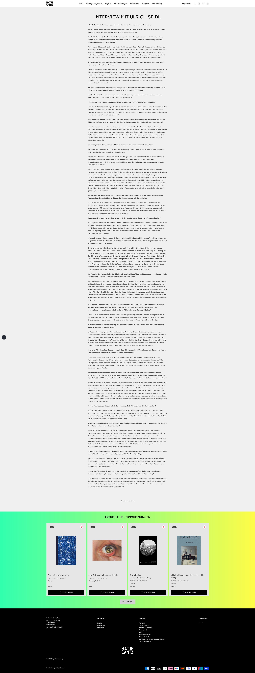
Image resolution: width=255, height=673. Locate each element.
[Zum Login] (199, 4)
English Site (186, 3)
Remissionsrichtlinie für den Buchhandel (151, 639)
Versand (142, 623)
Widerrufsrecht (144, 625)
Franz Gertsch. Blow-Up (58, 575)
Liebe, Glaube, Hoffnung (127, 32)
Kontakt (99, 623)
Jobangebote (101, 625)
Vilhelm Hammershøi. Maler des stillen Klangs (188, 576)
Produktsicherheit (145, 634)
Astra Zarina (135, 575)
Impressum (100, 628)
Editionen (134, 3)
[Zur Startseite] (52, 3)
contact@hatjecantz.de (54, 627)
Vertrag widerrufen (145, 641)
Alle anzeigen (127, 602)
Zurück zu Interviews (127, 501)
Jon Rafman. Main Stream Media (103, 575)
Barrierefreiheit (144, 637)
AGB (140, 632)
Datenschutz (143, 630)
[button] (4, 337)
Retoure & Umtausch (145, 628)
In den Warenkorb (67, 592)
